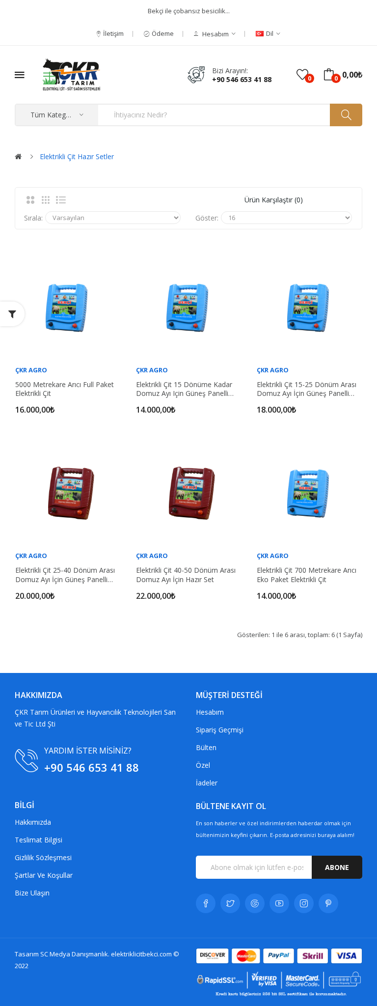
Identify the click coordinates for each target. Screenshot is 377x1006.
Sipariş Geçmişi (219, 729)
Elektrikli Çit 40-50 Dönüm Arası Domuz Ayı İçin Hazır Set (186, 575)
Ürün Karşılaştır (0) (273, 199)
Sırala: (33, 218)
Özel (203, 765)
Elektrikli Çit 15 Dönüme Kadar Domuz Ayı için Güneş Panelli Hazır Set (184, 389)
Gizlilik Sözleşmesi (43, 857)
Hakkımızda (33, 822)
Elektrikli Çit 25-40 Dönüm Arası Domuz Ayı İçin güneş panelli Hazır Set (65, 575)
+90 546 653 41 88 (241, 79)
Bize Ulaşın (32, 892)
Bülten (206, 747)
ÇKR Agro (31, 369)
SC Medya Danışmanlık (74, 954)
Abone (337, 867)
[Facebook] (205, 903)
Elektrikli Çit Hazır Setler (77, 156)
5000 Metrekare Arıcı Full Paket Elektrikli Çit (64, 389)
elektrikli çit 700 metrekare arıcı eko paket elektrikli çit (306, 575)
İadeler (206, 782)
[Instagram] (304, 903)
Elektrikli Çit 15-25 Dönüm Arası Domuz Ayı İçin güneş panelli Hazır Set (306, 389)
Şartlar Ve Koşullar (44, 875)
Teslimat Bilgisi (38, 839)
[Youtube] (279, 903)
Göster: (206, 218)
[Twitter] (230, 903)
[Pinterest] (328, 903)
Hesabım (210, 712)
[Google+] (255, 903)
